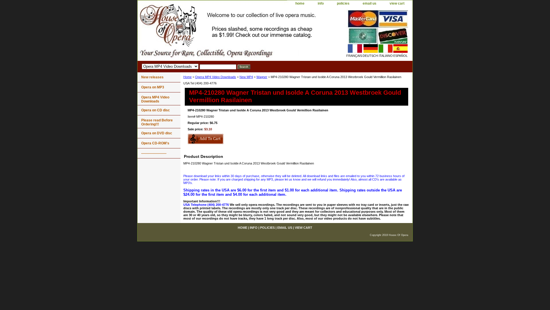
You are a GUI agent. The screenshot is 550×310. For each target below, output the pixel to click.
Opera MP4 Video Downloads (215, 77)
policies (343, 3)
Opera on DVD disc (156, 133)
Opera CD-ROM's (155, 143)
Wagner (261, 77)
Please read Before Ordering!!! (157, 122)
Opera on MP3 (152, 87)
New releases (152, 77)
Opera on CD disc (155, 110)
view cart (397, 3)
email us (369, 3)
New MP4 (246, 77)
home (300, 3)
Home (187, 77)
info (321, 3)
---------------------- (153, 153)
